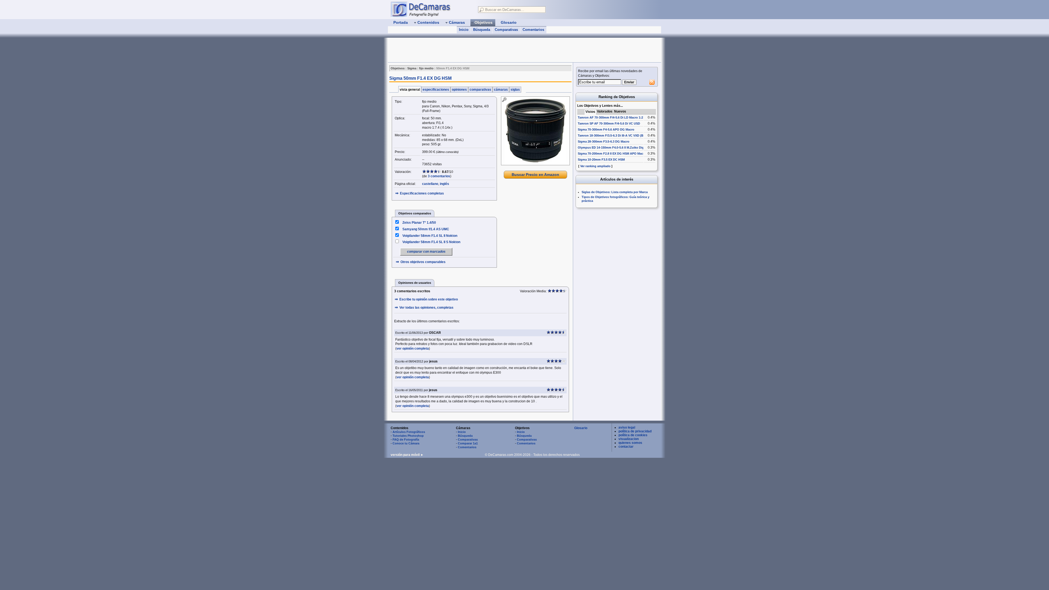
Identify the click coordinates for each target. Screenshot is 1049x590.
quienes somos (630, 443)
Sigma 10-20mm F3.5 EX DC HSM (601, 159)
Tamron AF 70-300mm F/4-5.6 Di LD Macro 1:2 (610, 117)
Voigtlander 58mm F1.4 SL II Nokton (429, 236)
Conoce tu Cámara (406, 443)
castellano (430, 184)
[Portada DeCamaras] (431, 9)
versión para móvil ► (407, 455)
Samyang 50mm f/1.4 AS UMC (425, 229)
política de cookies (632, 435)
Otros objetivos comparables (423, 262)
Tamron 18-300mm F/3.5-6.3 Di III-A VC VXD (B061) (613, 135)
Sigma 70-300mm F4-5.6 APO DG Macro (606, 129)
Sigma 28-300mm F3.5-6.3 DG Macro (603, 141)
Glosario (580, 428)
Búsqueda (481, 30)
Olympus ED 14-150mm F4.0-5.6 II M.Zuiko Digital (613, 147)
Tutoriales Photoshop (408, 435)
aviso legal (626, 427)
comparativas (480, 90)
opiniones (459, 90)
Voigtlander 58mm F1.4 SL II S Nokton (431, 242)
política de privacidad (635, 431)
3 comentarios (439, 176)
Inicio (463, 30)
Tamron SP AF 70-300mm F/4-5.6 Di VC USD (609, 123)
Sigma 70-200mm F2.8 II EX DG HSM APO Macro (612, 153)
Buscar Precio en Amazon (535, 174)
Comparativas (506, 30)
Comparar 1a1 (468, 443)
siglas (515, 90)
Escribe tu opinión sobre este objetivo (428, 299)
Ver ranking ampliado (595, 166)
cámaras (501, 90)
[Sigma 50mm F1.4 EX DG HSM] (535, 131)
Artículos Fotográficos (409, 431)
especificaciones (436, 90)
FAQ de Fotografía (406, 439)
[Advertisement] (487, 50)
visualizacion (628, 439)
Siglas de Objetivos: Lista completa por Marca (615, 192)
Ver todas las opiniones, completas (426, 307)
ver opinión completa (412, 348)
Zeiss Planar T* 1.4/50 (419, 223)
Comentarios (533, 30)
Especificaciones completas (422, 193)
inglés (444, 184)
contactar (625, 447)
